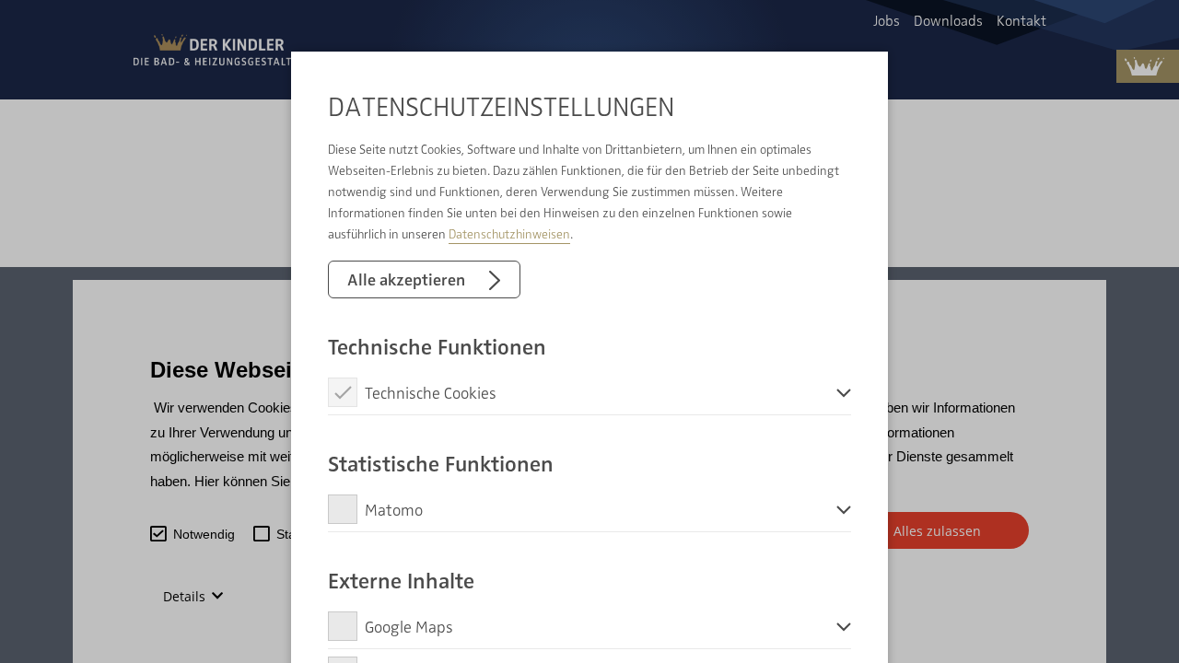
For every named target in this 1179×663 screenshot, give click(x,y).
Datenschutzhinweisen (509, 233)
